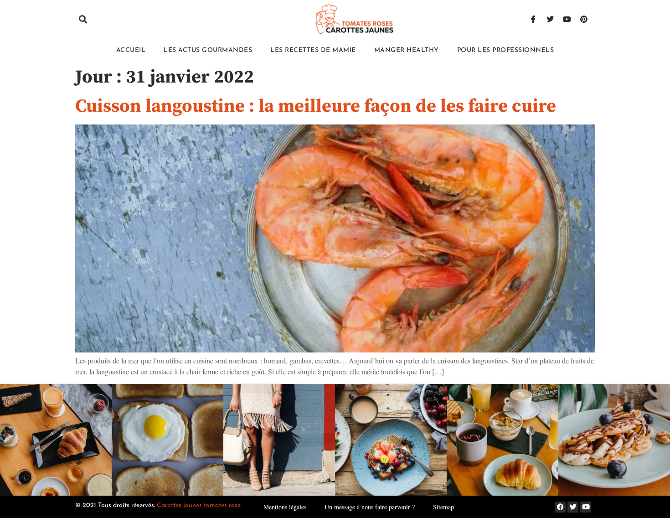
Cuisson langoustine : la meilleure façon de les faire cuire (315, 106)
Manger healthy (406, 50)
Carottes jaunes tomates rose (199, 505)
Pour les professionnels (505, 50)
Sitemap (443, 506)
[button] (82, 19)
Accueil (131, 50)
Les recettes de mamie (313, 50)
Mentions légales (284, 506)
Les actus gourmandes (208, 50)
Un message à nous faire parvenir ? (370, 506)
